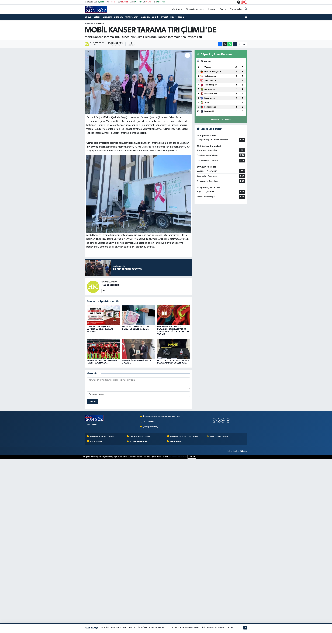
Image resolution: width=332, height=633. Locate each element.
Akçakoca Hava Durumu (140, 436)
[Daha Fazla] (235, 44)
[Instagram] (218, 420)
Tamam (191, 457)
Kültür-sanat (131, 17)
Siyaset (164, 17)
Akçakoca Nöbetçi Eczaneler (102, 436)
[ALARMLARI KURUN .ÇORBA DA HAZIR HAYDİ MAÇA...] (103, 349)
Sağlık (155, 17)
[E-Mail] (104, 291)
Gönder (92, 401)
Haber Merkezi (110, 285)
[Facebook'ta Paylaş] (220, 44)
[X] (214, 420)
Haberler (89, 24)
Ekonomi (107, 17)
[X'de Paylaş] (225, 44)
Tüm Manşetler (96, 441)
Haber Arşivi (175, 441)
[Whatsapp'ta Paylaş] (229, 44)
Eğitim (97, 17)
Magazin (145, 17)
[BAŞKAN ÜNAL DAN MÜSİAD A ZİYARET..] (138, 349)
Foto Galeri (176, 9)
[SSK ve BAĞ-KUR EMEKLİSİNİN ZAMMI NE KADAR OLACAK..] (138, 315)
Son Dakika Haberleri (138, 441)
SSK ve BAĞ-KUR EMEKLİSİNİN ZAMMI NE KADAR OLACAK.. (206, 627)
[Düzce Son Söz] (96, 9)
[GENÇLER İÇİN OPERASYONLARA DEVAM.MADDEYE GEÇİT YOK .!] (173, 349)
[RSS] (228, 420)
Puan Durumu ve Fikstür (220, 436)
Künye (223, 9)
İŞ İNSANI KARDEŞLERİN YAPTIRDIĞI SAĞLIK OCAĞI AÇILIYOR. (100, 329)
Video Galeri (236, 9)
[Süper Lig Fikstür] (244, 129)
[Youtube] (223, 420)
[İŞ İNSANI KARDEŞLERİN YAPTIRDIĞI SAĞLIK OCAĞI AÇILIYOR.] (103, 315)
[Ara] (246, 9)
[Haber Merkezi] (93, 287)
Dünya (88, 17)
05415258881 (149, 422)
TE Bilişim (243, 451)
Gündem (118, 17)
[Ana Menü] (246, 17)
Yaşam (181, 17)
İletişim (211, 9)
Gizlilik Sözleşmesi (195, 9)
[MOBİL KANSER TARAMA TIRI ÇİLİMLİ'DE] (138, 82)
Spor (172, 17)
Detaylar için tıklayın (221, 119)
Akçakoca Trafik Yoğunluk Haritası (184, 436)
